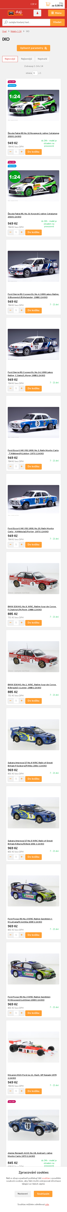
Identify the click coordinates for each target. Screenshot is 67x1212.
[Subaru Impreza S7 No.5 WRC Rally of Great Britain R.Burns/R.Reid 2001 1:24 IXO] (33, 813)
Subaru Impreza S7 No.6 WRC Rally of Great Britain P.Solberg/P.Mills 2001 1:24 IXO (30, 764)
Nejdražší (42, 58)
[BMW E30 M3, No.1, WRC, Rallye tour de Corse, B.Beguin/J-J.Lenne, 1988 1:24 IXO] (33, 657)
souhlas (46, 1178)
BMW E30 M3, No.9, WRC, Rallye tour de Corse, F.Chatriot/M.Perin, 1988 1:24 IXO (32, 608)
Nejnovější (10, 58)
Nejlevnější (26, 58)
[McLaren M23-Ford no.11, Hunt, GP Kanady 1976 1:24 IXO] (33, 1047)
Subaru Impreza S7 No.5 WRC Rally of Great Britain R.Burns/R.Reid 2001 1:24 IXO (30, 842)
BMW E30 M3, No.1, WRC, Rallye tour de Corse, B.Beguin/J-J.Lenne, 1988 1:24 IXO (32, 686)
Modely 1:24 (16, 31)
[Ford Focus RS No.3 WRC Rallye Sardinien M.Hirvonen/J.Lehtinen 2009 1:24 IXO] (33, 969)
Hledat (57, 22)
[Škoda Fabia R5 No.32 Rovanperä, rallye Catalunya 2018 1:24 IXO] (33, 105)
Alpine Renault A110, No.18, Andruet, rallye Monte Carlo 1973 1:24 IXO (30, 1155)
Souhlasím (43, 1193)
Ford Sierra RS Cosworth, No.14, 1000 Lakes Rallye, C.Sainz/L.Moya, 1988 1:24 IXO (30, 374)
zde (47, 1204)
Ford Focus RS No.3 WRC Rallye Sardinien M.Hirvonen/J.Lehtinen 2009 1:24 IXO (29, 998)
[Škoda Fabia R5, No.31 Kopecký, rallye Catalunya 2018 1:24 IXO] (33, 186)
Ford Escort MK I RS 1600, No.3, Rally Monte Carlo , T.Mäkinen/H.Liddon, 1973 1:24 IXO (33, 452)
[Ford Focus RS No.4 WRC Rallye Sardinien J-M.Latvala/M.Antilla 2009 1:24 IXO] (33, 891)
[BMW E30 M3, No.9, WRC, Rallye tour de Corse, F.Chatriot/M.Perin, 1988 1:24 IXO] (33, 578)
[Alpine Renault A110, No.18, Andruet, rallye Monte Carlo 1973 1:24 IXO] (33, 1125)
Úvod (4, 31)
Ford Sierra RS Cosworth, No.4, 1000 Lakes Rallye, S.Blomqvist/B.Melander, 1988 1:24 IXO (33, 296)
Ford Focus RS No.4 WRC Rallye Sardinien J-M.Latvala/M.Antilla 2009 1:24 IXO (30, 920)
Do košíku (33, 151)
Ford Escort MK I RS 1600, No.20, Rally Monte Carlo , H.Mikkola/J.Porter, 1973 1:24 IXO (31, 530)
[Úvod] (15, 13)
